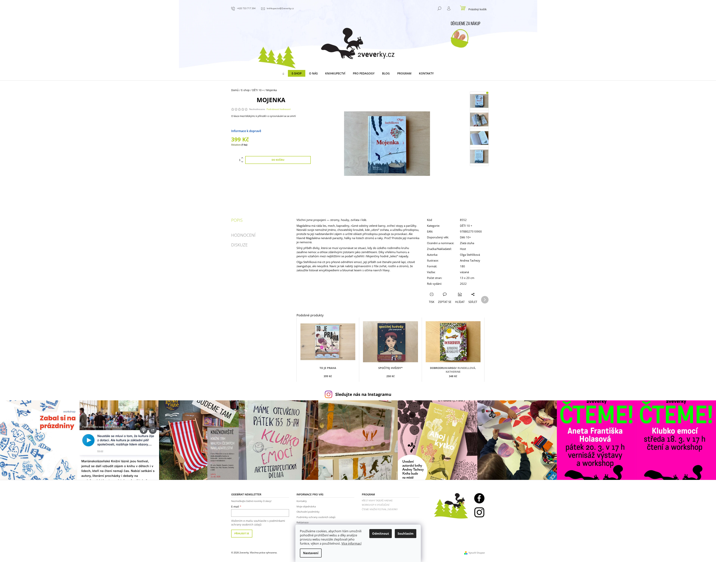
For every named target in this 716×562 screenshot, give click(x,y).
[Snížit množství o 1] (242, 162)
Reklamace (302, 522)
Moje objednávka (306, 506)
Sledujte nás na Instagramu (363, 394)
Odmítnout (380, 534)
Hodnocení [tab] (243, 235)
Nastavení (310, 553)
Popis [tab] (237, 220)
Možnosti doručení (274, 131)
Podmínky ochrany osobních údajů (316, 517)
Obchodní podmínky (308, 511)
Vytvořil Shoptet (477, 552)
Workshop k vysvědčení (375, 505)
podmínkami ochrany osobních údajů (258, 522)
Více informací (351, 543)
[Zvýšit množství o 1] (242, 158)
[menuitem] (283, 73)
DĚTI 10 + (466, 225)
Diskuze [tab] (239, 244)
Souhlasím (406, 534)
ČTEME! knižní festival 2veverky (380, 509)
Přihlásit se (241, 533)
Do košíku (278, 159)
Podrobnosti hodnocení (279, 109)
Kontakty (302, 501)
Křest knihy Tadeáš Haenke (377, 500)
